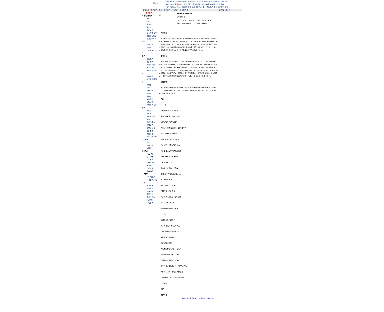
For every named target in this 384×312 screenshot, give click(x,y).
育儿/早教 (150, 154)
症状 (181, 4)
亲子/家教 (150, 157)
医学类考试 (151, 67)
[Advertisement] (231, 44)
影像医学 (150, 90)
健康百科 (150, 44)
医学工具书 (151, 122)
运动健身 (150, 30)
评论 (175, 4)
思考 (178, 7)
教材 (174, 7)
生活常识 (150, 194)
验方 (211, 7)
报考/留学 (150, 171)
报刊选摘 (214, 1)
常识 (171, 7)
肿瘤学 (149, 85)
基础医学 (179, 1)
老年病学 (150, 76)
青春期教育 (184, 10)
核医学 (149, 148)
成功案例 (150, 160)
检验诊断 (150, 102)
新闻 (171, 4)
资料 (225, 1)
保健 (167, 4)
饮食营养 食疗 (152, 33)
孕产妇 (149, 27)
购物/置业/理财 (152, 177)
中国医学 (200, 1)
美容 (211, 4)
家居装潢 (150, 185)
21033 (228, 10)
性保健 (149, 47)
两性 (215, 4)
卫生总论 (207, 1)
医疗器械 (150, 131)
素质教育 (150, 165)
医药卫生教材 (151, 65)
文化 (204, 7)
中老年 (149, 24)
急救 (196, 4)
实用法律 (150, 191)
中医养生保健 (151, 36)
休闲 (218, 4)
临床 (193, 7)
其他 (148, 142)
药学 (191, 1)
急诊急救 (150, 99)
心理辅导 (150, 168)
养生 (185, 4)
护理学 (149, 111)
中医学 (149, 113)
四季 (207, 4)
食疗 (219, 7)
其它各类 (150, 203)
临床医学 (186, 1)
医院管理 (150, 134)
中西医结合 (151, 116)
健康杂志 (172, 1)
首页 (160, 10)
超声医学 (150, 145)
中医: (167, 7)
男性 (148, 18)
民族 (200, 7)
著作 (208, 7)
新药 (186, 7)
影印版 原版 (151, 128)
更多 (226, 7)
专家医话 (150, 125)
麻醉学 (149, 96)
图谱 (215, 7)
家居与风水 (151, 197)
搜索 (222, 4)
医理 (189, 7)
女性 (148, 21)
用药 (189, 4)
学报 (195, 1)
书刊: (167, 1)
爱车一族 (150, 188)
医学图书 (167, 10)
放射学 (149, 93)
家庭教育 (175, 10)
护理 (192, 4)
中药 (182, 7)
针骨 (197, 7)
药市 (222, 7)
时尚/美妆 (150, 200)
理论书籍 (220, 1)
